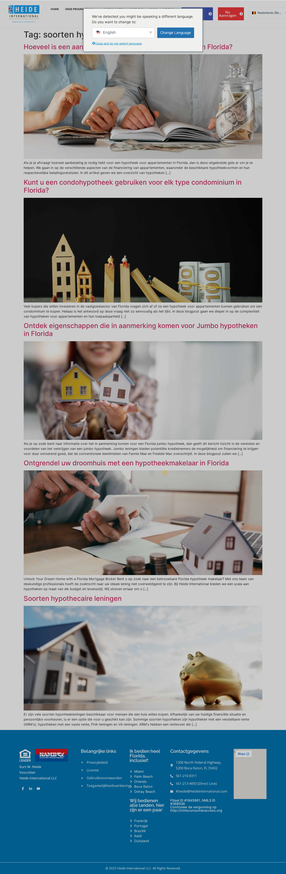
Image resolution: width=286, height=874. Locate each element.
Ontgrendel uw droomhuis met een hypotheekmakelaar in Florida (126, 463)
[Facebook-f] (22, 788)
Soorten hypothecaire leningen (73, 598)
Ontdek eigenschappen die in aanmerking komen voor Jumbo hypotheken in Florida (141, 330)
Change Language (175, 32)
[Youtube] (38, 788)
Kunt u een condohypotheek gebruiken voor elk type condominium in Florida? (133, 186)
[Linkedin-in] (30, 788)
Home (55, 9)
